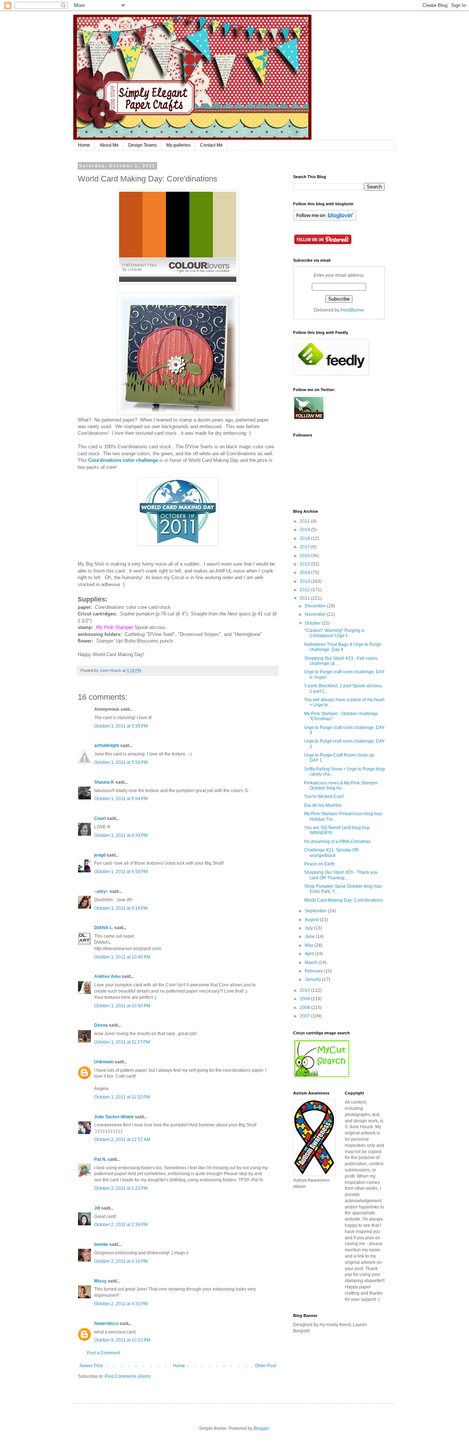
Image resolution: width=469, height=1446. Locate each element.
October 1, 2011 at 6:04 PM (121, 798)
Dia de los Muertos (322, 805)
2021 (305, 521)
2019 (305, 529)
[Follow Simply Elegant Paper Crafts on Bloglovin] (325, 219)
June (310, 936)
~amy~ (101, 891)
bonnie (101, 1244)
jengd (100, 855)
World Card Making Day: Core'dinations (343, 900)
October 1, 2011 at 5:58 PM (121, 762)
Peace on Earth (319, 864)
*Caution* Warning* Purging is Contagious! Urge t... (334, 633)
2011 (305, 598)
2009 (305, 998)
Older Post (265, 1365)
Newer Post (91, 1365)
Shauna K (104, 782)
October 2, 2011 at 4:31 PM (121, 1303)
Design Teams (142, 145)
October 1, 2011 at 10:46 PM (122, 957)
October (313, 623)
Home (84, 145)
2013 (305, 581)
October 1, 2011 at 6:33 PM (121, 835)
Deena (101, 1025)
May (309, 945)
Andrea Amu (107, 976)
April (310, 953)
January (313, 979)
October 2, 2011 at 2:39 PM (121, 1224)
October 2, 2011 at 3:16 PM (121, 1261)
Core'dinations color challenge (123, 460)
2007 (305, 1016)
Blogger (261, 1428)
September (316, 910)
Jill (97, 1208)
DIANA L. (103, 927)
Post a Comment (103, 1352)
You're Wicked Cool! (324, 796)
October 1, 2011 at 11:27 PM (122, 1042)
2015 (305, 564)
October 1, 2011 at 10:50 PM (122, 1005)
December (316, 605)
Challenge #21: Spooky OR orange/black (331, 852)
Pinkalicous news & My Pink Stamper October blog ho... (341, 785)
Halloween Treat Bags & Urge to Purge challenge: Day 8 (342, 647)
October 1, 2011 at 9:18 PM (121, 908)
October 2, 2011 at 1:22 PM (121, 1188)
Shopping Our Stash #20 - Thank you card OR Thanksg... (341, 875)
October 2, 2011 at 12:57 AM (122, 1139)
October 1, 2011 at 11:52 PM (122, 1097)
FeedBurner (352, 310)
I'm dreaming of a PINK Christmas (337, 841)
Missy (100, 1281)
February (314, 971)
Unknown (104, 1061)
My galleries (178, 145)
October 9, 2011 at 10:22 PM (122, 1340)
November (316, 614)
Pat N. (100, 1159)
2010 (305, 990)
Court (100, 818)
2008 (305, 1007)
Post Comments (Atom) (128, 1376)
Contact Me (211, 145)
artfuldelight (106, 745)
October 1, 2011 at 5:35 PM (121, 726)
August (312, 919)
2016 (305, 555)
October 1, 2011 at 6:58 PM (121, 871)
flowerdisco (106, 1323)
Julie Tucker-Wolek (114, 1116)
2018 (305, 538)
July (309, 928)
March (311, 962)
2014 (305, 572)
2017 (305, 546)
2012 (305, 589)
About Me (109, 145)
